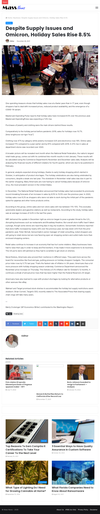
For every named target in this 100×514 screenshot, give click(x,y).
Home (9, 18)
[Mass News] (13, 8)
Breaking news (18, 314)
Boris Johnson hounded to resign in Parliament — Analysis (79, 384)
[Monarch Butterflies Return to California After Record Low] (50, 378)
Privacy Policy (83, 510)
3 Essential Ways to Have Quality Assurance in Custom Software (72, 448)
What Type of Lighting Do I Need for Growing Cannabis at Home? (26, 489)
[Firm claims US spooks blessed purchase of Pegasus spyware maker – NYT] (19, 372)
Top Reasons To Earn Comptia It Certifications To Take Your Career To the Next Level (25, 450)
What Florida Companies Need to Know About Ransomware (72, 489)
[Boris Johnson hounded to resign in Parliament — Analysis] (80, 372)
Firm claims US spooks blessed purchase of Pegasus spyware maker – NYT (19, 384)
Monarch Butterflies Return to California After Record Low (49, 395)
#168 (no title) (70, 510)
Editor (12, 41)
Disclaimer (94, 510)
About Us (60, 510)
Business (16, 18)
